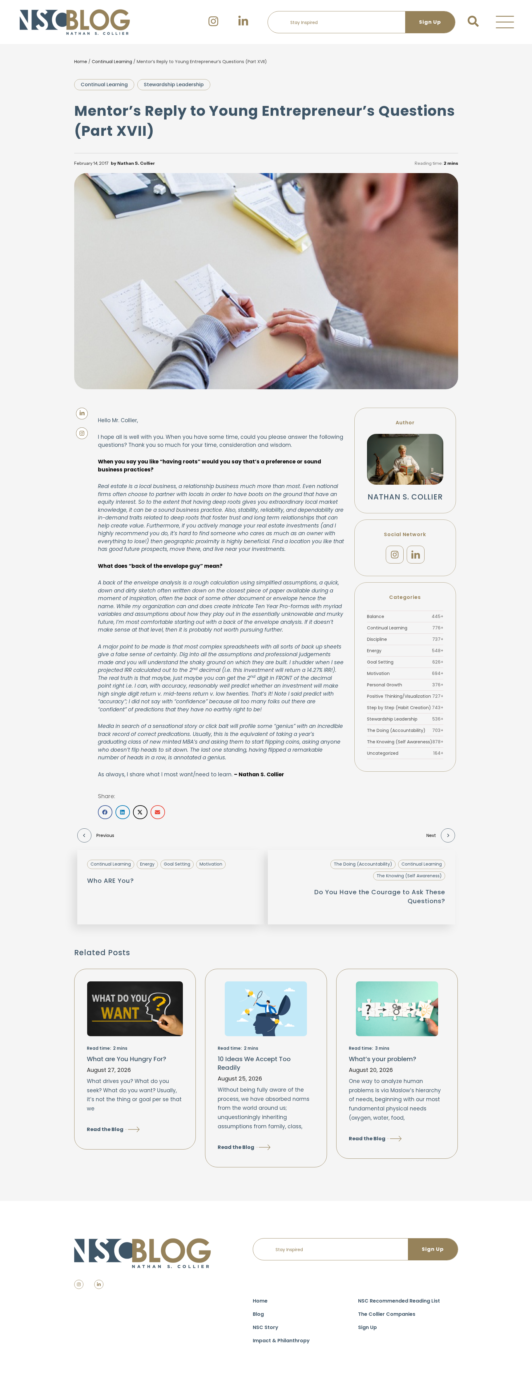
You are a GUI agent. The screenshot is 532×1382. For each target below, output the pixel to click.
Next (431, 835)
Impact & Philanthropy (281, 1340)
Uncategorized (405, 753)
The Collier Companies (386, 1314)
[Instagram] (395, 555)
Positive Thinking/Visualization (405, 696)
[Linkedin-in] (98, 1284)
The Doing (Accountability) (405, 730)
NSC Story (265, 1327)
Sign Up (367, 1327)
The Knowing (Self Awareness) (405, 742)
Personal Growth (405, 685)
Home (80, 62)
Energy (405, 651)
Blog (258, 1314)
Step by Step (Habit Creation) (405, 708)
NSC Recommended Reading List (399, 1300)
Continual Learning (112, 62)
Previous (105, 835)
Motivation (405, 673)
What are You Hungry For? (126, 1059)
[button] (505, 22)
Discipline (405, 639)
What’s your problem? (382, 1059)
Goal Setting (405, 662)
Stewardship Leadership (174, 84)
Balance (405, 616)
